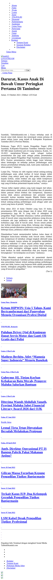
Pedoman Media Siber (15, 566)
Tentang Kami (12, 563)
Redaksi (9, 561)
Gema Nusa (7, 73)
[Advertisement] (26, 111)
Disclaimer (10, 568)
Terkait (9, 280)
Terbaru (9, 278)
